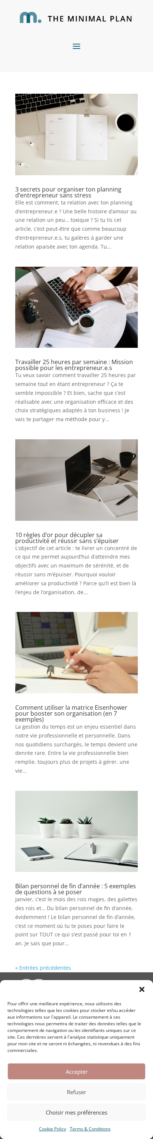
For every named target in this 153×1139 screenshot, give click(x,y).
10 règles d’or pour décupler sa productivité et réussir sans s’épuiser (67, 538)
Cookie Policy (52, 1129)
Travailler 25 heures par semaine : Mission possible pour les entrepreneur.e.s (74, 365)
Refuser (76, 1092)
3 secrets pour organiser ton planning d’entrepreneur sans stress (68, 192)
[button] (142, 989)
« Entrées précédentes (43, 967)
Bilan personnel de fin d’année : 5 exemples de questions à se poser (75, 889)
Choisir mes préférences (76, 1112)
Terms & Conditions (90, 1129)
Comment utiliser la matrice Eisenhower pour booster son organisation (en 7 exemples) (71, 713)
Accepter (77, 1071)
